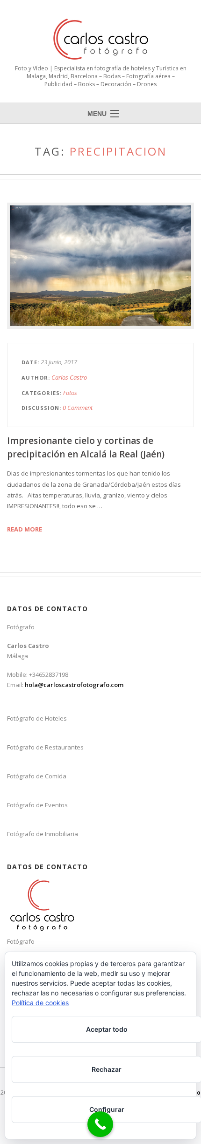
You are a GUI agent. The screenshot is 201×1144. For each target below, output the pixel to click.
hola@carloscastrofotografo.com (74, 685)
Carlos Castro (69, 377)
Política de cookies (40, 1003)
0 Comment (78, 407)
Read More (24, 529)
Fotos (70, 392)
